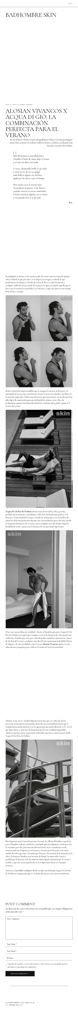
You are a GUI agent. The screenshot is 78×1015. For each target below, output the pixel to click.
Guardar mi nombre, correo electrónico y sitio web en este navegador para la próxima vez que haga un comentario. (37, 965)
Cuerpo (22, 104)
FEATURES (29, 104)
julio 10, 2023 (10, 104)
